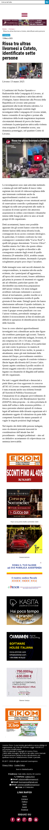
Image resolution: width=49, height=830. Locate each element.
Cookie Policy (19, 765)
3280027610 (30, 777)
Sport (24, 804)
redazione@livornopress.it (28, 779)
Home (4, 29)
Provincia (24, 809)
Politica (24, 801)
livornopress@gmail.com (28, 782)
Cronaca (11, 29)
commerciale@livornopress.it (28, 785)
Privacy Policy (7, 765)
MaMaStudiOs (27, 769)
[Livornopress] (19, 8)
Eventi (24, 807)
